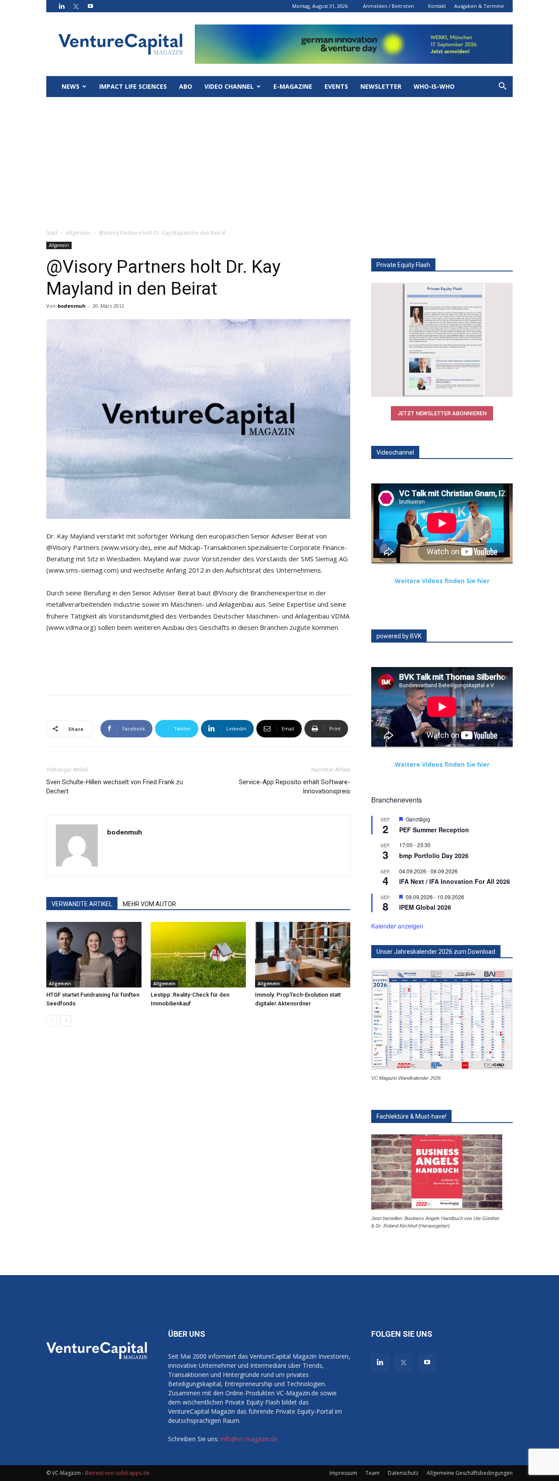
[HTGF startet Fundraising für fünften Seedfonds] (93, 954)
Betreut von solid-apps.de (117, 1473)
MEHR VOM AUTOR (149, 903)
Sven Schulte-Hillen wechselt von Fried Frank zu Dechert (114, 786)
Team (373, 1473)
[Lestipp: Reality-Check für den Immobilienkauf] (198, 954)
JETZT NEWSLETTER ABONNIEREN (442, 413)
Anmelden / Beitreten (388, 6)
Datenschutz (403, 1473)
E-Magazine (292, 86)
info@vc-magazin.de (249, 1439)
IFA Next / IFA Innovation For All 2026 (454, 881)
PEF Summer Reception (434, 829)
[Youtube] (90, 6)
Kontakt (437, 6)
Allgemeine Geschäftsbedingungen (470, 1473)
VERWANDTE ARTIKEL (82, 903)
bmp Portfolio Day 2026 (434, 855)
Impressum (343, 1473)
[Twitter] (76, 6)
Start (52, 232)
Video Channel (229, 86)
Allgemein (78, 232)
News (70, 86)
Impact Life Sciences (133, 86)
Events (336, 86)
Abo (185, 86)
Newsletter (380, 86)
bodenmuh (72, 305)
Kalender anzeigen (397, 925)
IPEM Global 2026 (425, 907)
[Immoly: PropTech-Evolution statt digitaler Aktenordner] (302, 954)
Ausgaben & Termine (479, 6)
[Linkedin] (61, 6)
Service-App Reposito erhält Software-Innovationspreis (294, 786)
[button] (502, 87)
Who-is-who (434, 86)
